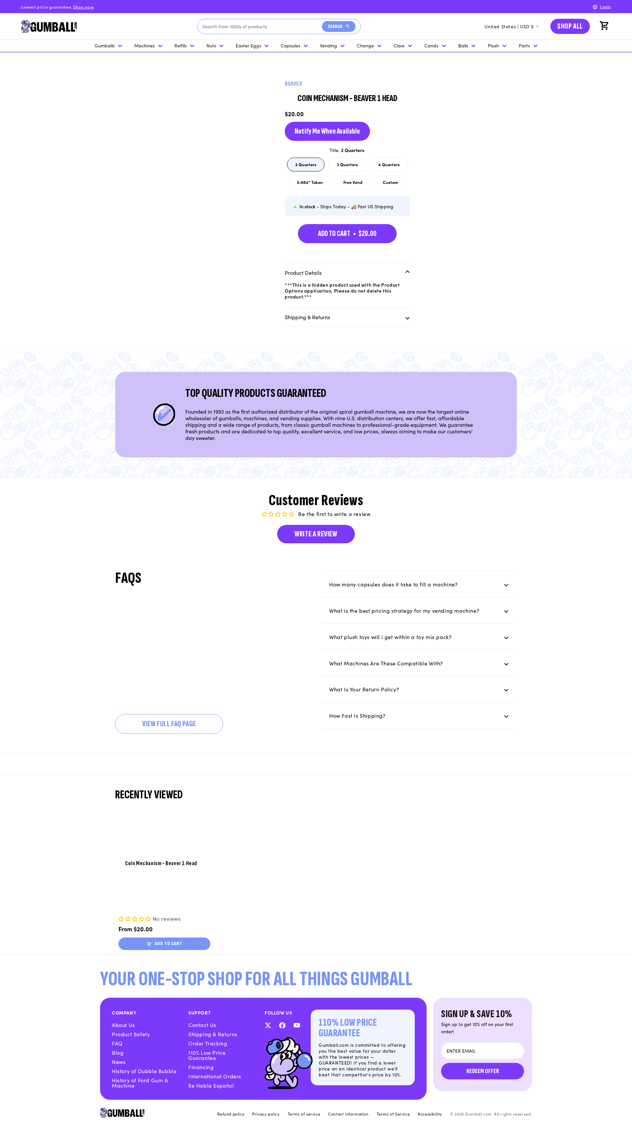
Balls (463, 45)
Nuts (211, 45)
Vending (328, 45)
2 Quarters (309, 166)
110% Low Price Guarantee (206, 1055)
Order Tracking (207, 1043)
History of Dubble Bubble (144, 1070)
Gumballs (104, 45)
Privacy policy (265, 1114)
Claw (399, 45)
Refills (180, 45)
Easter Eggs (248, 45)
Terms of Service (393, 1114)
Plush (493, 45)
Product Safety (131, 1034)
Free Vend (356, 184)
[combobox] (262, 26)
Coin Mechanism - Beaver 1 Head (161, 863)
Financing (201, 1066)
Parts (524, 45)
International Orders (214, 1076)
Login (605, 6)
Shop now (83, 7)
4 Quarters (393, 166)
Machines (144, 45)
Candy (431, 45)
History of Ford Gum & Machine (140, 1082)
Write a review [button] (316, 533)
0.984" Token (314, 184)
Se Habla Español (211, 1085)
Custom (394, 184)
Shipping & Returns (212, 1034)
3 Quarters (351, 166)
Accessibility (430, 1114)
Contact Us (202, 1024)
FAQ (117, 1043)
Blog (117, 1052)
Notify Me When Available (327, 131)
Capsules (290, 45)
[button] (605, 26)
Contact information (348, 1114)
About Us (123, 1024)
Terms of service (304, 1114)
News (118, 1061)
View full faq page (169, 724)
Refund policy (230, 1114)
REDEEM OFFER (482, 1071)
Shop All (570, 26)
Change (365, 45)
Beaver (294, 83)
